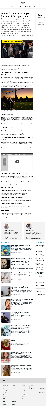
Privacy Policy (40, 391)
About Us (39, 393)
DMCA (39, 395)
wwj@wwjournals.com (41, 389)
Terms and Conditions (41, 392)
